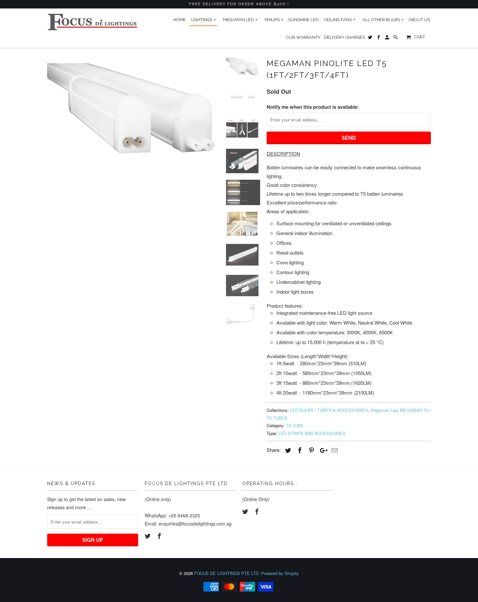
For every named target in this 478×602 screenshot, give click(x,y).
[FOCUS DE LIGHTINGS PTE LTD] (92, 22)
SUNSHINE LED (303, 19)
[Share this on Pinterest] (310, 450)
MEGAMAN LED (240, 19)
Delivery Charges (344, 37)
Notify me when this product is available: (313, 106)
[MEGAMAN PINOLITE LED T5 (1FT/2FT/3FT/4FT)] (132, 120)
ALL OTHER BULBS (383, 19)
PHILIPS (274, 19)
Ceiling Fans (339, 19)
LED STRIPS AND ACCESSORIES (312, 433)
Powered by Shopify (280, 573)
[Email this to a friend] (333, 450)
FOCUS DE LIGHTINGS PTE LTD (226, 573)
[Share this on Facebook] (299, 450)
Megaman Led (384, 410)
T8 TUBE (295, 425)
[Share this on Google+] (322, 450)
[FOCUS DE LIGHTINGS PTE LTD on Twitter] (148, 535)
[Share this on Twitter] (287, 450)
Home (179, 19)
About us (419, 19)
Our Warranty (303, 37)
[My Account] (387, 39)
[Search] (396, 39)
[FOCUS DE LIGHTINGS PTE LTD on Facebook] (160, 535)
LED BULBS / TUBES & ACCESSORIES (329, 410)
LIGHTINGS (203, 19)
